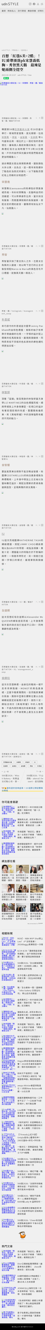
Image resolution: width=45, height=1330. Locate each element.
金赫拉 (14, 766)
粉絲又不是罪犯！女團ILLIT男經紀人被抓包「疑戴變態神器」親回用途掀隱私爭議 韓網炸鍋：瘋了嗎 (29, 1077)
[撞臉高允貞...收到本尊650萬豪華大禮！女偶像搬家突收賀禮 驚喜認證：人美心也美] (9, 822)
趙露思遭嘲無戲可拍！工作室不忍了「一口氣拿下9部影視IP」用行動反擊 (29, 1100)
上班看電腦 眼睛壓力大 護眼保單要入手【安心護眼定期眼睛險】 (8, 897)
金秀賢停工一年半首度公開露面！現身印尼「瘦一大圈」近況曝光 (29, 810)
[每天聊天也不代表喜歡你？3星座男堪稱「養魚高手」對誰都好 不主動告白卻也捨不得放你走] (9, 1040)
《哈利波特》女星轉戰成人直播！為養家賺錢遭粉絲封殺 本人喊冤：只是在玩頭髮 (29, 1126)
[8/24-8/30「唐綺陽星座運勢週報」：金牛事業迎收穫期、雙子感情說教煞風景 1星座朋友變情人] (9, 954)
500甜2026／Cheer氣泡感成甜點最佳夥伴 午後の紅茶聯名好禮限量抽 (30, 1223)
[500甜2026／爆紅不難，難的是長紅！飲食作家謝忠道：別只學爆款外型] (9, 1174)
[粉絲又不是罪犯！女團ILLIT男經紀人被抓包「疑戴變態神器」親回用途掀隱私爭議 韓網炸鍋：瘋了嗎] (9, 1076)
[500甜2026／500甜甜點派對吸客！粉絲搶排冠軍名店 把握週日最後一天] (9, 1162)
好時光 (41, 10)
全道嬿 (5, 766)
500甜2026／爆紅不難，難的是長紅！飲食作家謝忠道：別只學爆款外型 (29, 1174)
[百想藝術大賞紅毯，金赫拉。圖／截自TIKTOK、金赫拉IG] (22, 736)
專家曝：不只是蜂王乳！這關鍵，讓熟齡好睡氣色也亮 (8, 878)
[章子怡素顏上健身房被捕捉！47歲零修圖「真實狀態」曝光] (9, 1316)
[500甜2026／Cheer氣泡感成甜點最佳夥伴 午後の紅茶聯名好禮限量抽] (9, 1223)
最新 (4, 10)
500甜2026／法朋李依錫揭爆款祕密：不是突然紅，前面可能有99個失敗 (29, 1186)
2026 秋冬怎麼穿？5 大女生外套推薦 (22, 916)
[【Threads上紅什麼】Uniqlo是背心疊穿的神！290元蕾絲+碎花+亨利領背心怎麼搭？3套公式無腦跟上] (9, 1138)
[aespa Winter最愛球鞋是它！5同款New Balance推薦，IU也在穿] (9, 1089)
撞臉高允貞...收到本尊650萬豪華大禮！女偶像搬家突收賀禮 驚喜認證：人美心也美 (29, 824)
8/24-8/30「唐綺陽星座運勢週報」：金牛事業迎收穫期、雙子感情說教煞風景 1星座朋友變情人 (29, 955)
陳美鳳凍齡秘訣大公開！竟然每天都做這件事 (36, 878)
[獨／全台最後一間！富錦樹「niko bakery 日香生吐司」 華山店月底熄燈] (9, 991)
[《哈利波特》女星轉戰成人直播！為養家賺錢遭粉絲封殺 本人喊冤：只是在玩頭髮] (9, 1125)
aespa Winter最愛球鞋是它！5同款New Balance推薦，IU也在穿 (29, 1088)
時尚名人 (12, 10)
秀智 (31, 766)
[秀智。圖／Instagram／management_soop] (22, 293)
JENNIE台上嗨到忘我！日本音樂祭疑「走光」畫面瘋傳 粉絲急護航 (29, 1291)
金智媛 (23, 766)
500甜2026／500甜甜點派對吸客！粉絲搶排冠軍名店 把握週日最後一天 (29, 1162)
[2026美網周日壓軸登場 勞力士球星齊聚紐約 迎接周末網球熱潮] (9, 1211)
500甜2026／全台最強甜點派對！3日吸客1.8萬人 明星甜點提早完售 (29, 965)
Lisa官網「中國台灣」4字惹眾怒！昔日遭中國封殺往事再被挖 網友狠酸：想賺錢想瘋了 (30, 1114)
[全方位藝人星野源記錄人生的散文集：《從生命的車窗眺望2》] (9, 978)
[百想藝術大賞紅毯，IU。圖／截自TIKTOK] (22, 584)
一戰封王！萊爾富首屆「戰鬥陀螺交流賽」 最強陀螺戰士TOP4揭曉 (30, 1149)
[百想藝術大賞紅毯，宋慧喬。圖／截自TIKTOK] (22, 228)
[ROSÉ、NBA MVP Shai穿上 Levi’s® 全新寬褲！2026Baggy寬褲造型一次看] (9, 942)
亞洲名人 (24, 50)
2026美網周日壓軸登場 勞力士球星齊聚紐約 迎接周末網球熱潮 (30, 1211)
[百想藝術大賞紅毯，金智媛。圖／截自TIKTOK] (22, 507)
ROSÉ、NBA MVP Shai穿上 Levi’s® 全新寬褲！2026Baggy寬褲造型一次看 (30, 941)
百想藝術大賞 (7, 762)
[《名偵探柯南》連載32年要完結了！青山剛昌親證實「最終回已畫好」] (9, 1304)
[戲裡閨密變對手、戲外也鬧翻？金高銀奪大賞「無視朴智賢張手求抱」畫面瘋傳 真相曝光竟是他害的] (9, 847)
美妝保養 (32, 10)
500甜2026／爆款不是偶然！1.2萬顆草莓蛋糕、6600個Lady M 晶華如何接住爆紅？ (29, 1200)
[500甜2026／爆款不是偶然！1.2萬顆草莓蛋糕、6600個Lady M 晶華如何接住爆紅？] (9, 1199)
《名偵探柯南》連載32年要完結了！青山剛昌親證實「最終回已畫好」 (30, 1303)
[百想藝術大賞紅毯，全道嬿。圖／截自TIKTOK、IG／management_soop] (22, 649)
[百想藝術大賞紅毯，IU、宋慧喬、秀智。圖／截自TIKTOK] (22, 99)
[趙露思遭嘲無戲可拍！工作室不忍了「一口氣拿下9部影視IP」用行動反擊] (9, 1101)
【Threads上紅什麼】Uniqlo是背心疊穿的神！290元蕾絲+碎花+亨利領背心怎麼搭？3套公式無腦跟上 (29, 1140)
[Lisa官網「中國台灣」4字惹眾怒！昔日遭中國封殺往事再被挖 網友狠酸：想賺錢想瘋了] (9, 1113)
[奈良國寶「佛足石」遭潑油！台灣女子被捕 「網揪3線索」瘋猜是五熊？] (9, 835)
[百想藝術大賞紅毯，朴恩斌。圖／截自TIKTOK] (22, 365)
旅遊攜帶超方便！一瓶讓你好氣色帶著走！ (8, 916)
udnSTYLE (6, 50)
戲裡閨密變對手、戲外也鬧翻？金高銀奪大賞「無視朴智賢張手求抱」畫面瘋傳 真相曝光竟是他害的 (30, 848)
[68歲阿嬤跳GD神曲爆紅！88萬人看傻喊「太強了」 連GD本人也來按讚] (9, 1279)
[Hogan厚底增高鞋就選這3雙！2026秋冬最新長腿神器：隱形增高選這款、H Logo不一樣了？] (9, 1064)
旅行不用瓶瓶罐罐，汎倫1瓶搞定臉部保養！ (36, 897)
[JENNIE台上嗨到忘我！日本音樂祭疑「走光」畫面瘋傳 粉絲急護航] (9, 1291)
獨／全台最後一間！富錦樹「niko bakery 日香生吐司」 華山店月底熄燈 (29, 990)
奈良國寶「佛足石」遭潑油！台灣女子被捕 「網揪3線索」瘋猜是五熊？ (30, 834)
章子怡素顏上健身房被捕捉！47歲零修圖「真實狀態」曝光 (36, 916)
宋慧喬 (18, 762)
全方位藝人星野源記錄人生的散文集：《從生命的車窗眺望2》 (29, 978)
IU (35, 762)
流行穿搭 (22, 10)
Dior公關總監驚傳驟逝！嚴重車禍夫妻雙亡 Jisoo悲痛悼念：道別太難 (29, 1266)
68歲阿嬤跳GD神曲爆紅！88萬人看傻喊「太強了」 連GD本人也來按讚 (29, 1278)
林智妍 (27, 762)
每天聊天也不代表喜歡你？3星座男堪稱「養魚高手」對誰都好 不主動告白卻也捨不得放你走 (30, 1041)
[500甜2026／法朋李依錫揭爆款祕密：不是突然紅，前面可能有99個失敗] (9, 1187)
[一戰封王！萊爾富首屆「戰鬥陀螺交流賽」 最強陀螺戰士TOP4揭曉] (9, 1150)
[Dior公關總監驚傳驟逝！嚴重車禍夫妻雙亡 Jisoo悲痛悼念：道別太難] (9, 1267)
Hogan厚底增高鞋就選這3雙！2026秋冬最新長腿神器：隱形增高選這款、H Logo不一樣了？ (29, 1065)
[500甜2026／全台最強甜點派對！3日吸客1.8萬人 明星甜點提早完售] (9, 966)
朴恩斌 (39, 766)
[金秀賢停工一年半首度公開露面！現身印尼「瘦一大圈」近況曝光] (9, 810)
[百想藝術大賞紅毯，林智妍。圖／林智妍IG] (22, 438)
